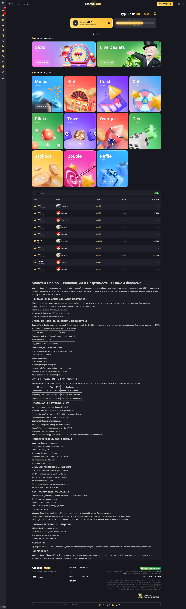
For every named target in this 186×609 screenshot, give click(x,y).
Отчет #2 (158, 576)
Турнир (26, 4)
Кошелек (83, 572)
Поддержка (84, 576)
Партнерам (72, 581)
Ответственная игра (56, 605)
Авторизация (163, 4)
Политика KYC (69, 605)
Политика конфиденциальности (86, 605)
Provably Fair (84, 567)
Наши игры (72, 567)
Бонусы (18, 4)
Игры (11, 4)
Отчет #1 (150, 576)
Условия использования (39, 605)
